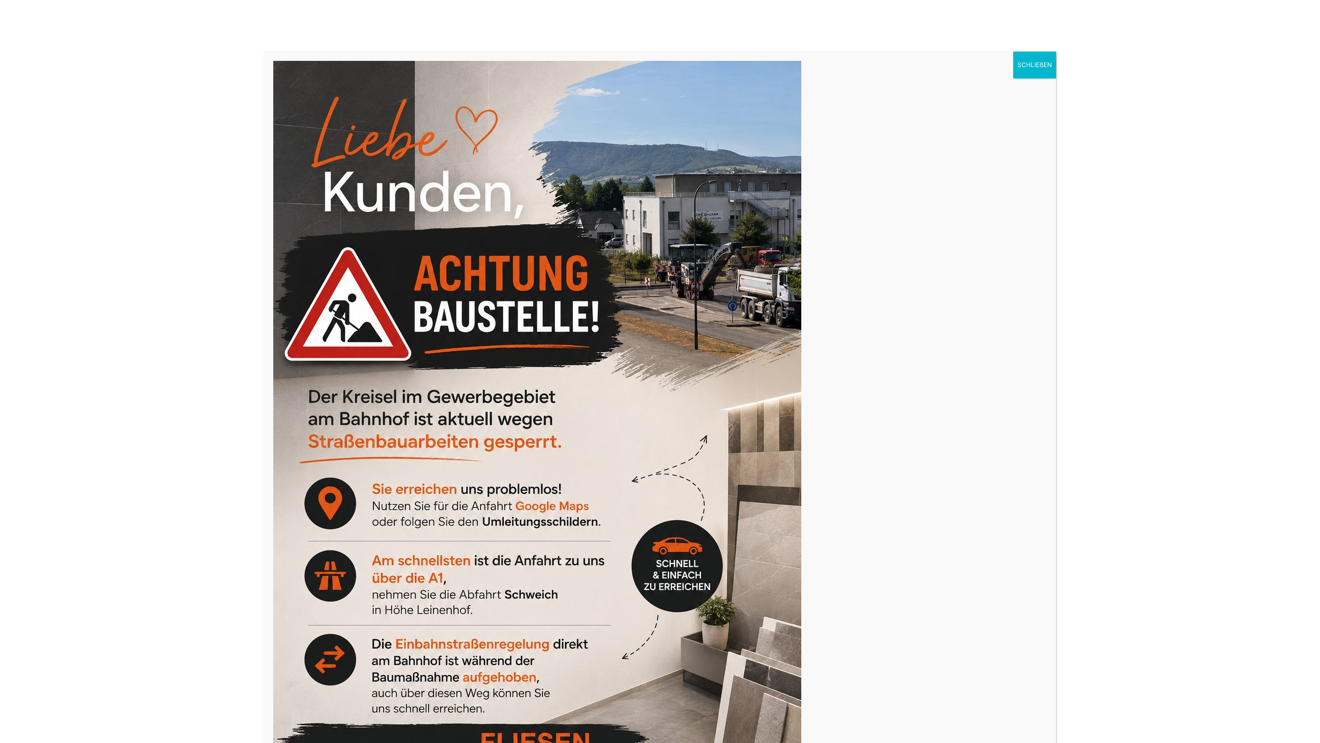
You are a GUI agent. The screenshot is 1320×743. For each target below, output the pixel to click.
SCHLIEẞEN (1034, 65)
